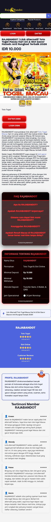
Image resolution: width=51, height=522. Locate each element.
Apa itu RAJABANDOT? (26, 204)
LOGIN (13, 34)
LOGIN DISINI (14, 126)
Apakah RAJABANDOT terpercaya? (26, 211)
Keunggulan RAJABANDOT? (25, 226)
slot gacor (42, 154)
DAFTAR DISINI (14, 119)
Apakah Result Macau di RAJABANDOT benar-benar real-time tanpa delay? (25, 234)
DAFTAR (38, 34)
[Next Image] (49, 78)
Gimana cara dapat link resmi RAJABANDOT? (25, 218)
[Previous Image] (2, 78)
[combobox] (23, 15)
